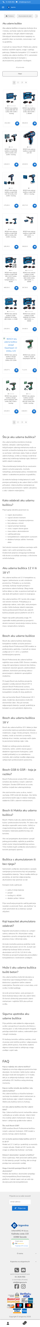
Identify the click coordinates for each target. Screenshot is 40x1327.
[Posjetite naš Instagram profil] (23, 1286)
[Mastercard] (29, 1305)
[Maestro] (19, 1305)
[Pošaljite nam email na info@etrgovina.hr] (23, 1270)
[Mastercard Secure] (14, 1300)
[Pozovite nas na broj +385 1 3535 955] (17, 1270)
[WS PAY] (14, 1295)
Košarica (21, 1321)
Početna (11, 16)
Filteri (20, 74)
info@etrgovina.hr (25, 2)
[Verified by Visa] (26, 1295)
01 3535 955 (9, 2)
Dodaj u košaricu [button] (17, 124)
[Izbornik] (3, 7)
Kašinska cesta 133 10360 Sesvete (20, 1235)
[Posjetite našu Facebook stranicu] (17, 1286)
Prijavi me (21, 1208)
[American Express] (24, 1311)
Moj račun (8, 1323)
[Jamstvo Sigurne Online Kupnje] (27, 1300)
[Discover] (10, 1305)
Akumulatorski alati (25, 16)
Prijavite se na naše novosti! (20, 1196)
